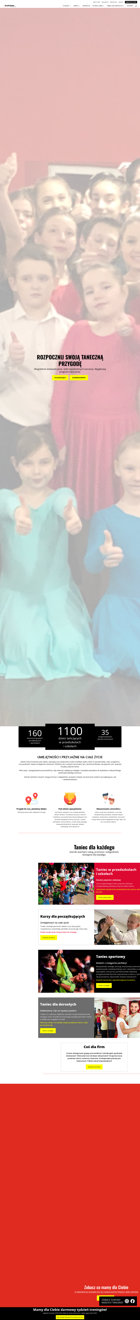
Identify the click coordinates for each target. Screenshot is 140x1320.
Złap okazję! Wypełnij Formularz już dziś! (70, 1317)
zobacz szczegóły (103, 985)
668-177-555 (96, 2)
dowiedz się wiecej (49, 937)
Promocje (86, 6)
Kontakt (130, 6)
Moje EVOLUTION (131, 2)
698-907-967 (113, 2)
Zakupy (121, 2)
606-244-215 (105, 2)
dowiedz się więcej (94, 1067)
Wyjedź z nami (97, 6)
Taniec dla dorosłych (115, 6)
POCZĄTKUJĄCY (60, 378)
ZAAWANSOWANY (79, 378)
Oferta (75, 6)
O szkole (66, 6)
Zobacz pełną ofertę (104, 897)
